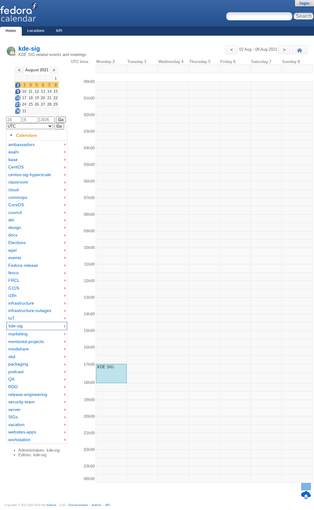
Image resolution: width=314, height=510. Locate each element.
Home (11, 31)
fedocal (51, 505)
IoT (11, 318)
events (14, 257)
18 (31, 98)
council (15, 212)
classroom (18, 182)
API (59, 31)
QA (11, 379)
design (14, 227)
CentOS (16, 166)
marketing (18, 333)
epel (12, 250)
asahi (13, 151)
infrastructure (21, 303)
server (14, 409)
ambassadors (21, 144)
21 (49, 98)
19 (37, 98)
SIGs (13, 416)
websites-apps (22, 431)
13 (43, 91)
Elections (17, 242)
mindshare (18, 348)
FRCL (14, 280)
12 (37, 91)
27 (43, 104)
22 (55, 98)
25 (31, 104)
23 (18, 104)
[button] (232, 49)
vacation (16, 424)
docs (12, 234)
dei (11, 219)
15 (55, 91)
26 (37, 104)
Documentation (78, 505)
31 (24, 111)
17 (24, 98)
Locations (35, 31)
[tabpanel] (36, 292)
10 (24, 91)
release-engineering (27, 394)
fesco (13, 272)
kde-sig (29, 48)
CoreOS (16, 204)
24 (24, 104)
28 (49, 104)
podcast (16, 371)
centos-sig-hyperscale (29, 174)
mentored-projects (26, 341)
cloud (13, 189)
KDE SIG (105, 367)
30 (18, 111)
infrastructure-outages (29, 310)
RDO (13, 386)
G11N (13, 288)
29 (55, 104)
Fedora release (23, 265)
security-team (21, 401)
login (304, 3)
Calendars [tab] (26, 135)
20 (43, 98)
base (13, 159)
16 (18, 98)
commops (17, 197)
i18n (12, 295)
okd (11, 356)
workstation (19, 439)
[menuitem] (36, 144)
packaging (18, 364)
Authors (96, 505)
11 (31, 91)
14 (49, 91)
